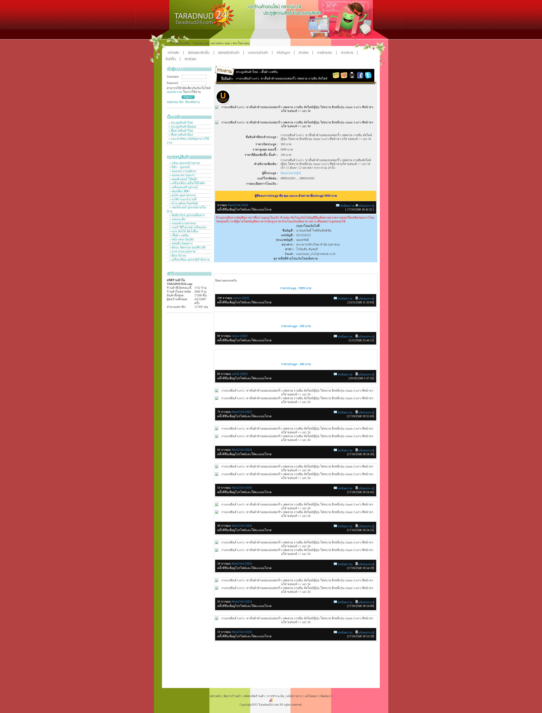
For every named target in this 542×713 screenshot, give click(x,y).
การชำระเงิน (327, 53)
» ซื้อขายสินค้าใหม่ (181, 130)
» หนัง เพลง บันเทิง (181, 239)
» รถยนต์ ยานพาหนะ (182, 223)
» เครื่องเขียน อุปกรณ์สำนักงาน (189, 259)
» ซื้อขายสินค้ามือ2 (181, 134)
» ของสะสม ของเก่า (182, 175)
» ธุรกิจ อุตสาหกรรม (182, 195)
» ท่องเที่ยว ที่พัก (179, 191)
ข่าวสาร (306, 53)
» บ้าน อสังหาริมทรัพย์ (183, 203)
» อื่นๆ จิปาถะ (178, 255)
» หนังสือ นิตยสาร (181, 243)
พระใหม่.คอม (241, 43)
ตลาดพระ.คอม (220, 43)
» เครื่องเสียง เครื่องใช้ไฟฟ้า (187, 183)
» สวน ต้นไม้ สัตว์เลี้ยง (183, 231)
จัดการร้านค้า (232, 696)
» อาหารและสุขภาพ (182, 251)
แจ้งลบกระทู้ (366, 205)
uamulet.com (174, 91)
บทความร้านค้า (260, 53)
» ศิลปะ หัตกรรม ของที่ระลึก (187, 247)
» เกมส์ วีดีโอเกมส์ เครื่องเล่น (187, 227)
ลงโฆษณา (311, 696)
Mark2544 (238, 411)
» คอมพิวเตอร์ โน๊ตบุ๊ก (183, 179)
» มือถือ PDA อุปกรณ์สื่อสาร (187, 215)
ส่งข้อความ (347, 205)
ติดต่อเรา (190, 59)
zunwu (237, 298)
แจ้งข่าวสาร (294, 696)
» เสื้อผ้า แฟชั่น (179, 235)
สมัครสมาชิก (175, 102)
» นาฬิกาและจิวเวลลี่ (182, 199)
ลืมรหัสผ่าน (192, 102)
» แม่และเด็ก (177, 219)
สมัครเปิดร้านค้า (231, 53)
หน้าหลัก (176, 53)
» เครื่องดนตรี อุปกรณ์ (183, 187)
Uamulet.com (201, 43)
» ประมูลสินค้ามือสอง (182, 126)
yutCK (236, 373)
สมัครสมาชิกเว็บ (201, 53)
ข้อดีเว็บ (173, 59)
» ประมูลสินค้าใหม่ (181, 122)
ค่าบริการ (349, 53)
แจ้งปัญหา (286, 53)
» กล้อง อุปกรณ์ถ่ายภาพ (184, 163)
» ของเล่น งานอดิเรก (182, 171)
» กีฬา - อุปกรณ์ (179, 167)
